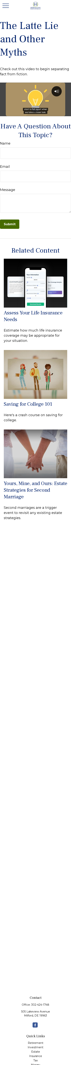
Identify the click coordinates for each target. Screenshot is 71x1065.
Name (5, 143)
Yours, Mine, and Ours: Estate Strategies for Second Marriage (35, 490)
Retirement (35, 1043)
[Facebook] (35, 1025)
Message (7, 190)
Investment (35, 1047)
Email (5, 167)
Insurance (35, 1056)
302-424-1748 (40, 1004)
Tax (35, 1060)
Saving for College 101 (28, 404)
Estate (35, 1051)
